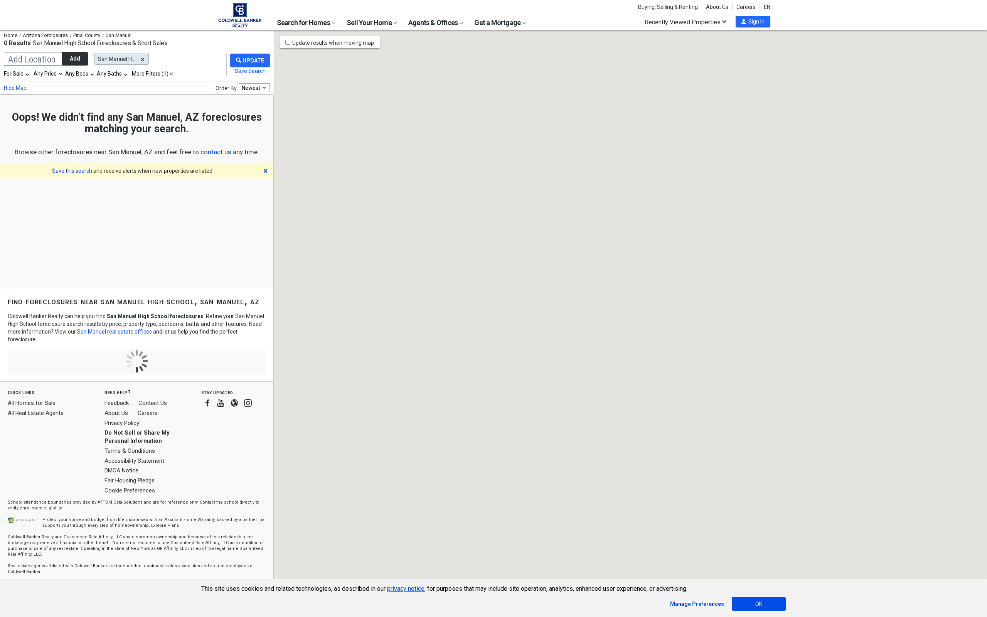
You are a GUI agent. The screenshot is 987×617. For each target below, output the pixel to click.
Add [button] (75, 59)
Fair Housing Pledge (129, 480)
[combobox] (17, 73)
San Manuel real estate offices (114, 332)
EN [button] (767, 7)
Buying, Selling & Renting (668, 7)
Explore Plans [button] (165, 525)
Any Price (45, 73)
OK (758, 604)
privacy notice (405, 588)
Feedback (116, 403)
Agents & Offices (433, 23)
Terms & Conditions (129, 450)
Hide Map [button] (15, 88)
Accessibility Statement (134, 460)
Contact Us (152, 403)
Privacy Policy (121, 423)
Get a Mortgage (498, 23)
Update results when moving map (333, 43)
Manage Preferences (697, 604)
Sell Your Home (370, 23)
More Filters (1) (150, 73)
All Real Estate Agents (36, 413)
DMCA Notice (121, 470)
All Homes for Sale (32, 403)
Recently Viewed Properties (683, 22)
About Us (717, 7)
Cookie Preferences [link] (129, 490)
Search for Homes (304, 23)
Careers (746, 7)
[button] (753, 21)
